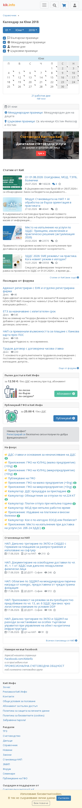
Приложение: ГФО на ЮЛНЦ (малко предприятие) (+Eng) (40, 464)
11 (8, 77)
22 (51, 82)
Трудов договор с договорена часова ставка (33, 348)
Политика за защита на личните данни (26, 710)
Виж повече (41, 803)
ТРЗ (5, 731)
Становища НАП (12, 759)
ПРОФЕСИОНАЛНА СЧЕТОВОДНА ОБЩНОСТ (34, 666)
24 (73, 82)
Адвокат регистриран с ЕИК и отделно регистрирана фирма (38, 289)
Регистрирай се (16, 434)
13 (30, 77)
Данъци (7, 740)
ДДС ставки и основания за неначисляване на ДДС (41, 454)
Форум (7, 769)
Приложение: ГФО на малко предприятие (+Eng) (40, 482)
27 (30, 86)
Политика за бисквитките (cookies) (23, 715)
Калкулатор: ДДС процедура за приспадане (37, 491)
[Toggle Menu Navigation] (44, 5)
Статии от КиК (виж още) (63, 277)
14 (41, 77)
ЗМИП (6, 764)
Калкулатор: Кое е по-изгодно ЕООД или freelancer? (42, 520)
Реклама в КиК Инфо (15, 691)
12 (19, 77)
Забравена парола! (14, 720)
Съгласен (63, 798)
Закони (7, 754)
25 (8, 86)
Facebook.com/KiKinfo (19, 659)
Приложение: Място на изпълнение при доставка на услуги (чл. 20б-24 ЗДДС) (39, 526)
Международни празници (27, 42)
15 (51, 77)
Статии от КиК (13, 170)
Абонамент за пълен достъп (20, 706)
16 (62, 77)
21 (41, 82)
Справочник (9, 15)
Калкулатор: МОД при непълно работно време (38, 508)
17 (73, 77)
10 (73, 73)
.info (9, 5)
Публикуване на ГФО (21, 478)
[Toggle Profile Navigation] (74, 5)
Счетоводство (11, 736)
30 (62, 86)
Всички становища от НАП (60, 640)
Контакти (8, 696)
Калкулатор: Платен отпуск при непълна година (39, 503)
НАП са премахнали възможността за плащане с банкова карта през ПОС (41, 333)
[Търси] (54, 4)
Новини (7, 750)
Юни (18, 30)
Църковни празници (24, 51)
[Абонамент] (64, 5)
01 (6, 30)
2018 (32, 30)
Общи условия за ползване (19, 701)
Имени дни (17, 46)
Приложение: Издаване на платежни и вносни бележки (37, 514)
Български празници (24, 38)
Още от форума (68, 368)
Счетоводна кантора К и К (18, 789)
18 (8, 82)
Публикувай (64, 418)
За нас (6, 687)
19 (19, 82)
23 (62, 82)
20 (30, 82)
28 (41, 86)
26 (19, 86)
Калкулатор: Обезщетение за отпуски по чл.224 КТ (41, 495)
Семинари (9, 773)
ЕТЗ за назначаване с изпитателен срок (29, 311)
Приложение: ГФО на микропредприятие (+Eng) (40, 487)
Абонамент (64, 393)
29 (51, 86)
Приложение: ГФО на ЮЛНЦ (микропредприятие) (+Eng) (40, 472)
